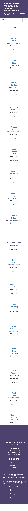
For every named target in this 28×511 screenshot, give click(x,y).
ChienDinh (14, 61)
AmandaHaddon (14, 128)
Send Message (14, 45)
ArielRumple (14, 372)
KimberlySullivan (14, 416)
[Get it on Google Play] (14, 493)
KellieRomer (14, 349)
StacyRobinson (14, 327)
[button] (3, 20)
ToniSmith (14, 394)
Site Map (14, 462)
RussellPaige (14, 194)
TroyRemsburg (14, 305)
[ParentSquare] (14, 490)
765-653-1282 (15, 454)
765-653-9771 (16, 452)
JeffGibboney (14, 106)
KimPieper (14, 239)
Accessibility (14, 465)
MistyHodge (14, 150)
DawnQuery (14, 261)
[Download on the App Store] (14, 497)
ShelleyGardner (14, 83)
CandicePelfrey (14, 216)
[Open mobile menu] (25, 20)
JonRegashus (14, 283)
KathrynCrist (14, 39)
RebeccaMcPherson (14, 172)
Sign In (14, 467)
